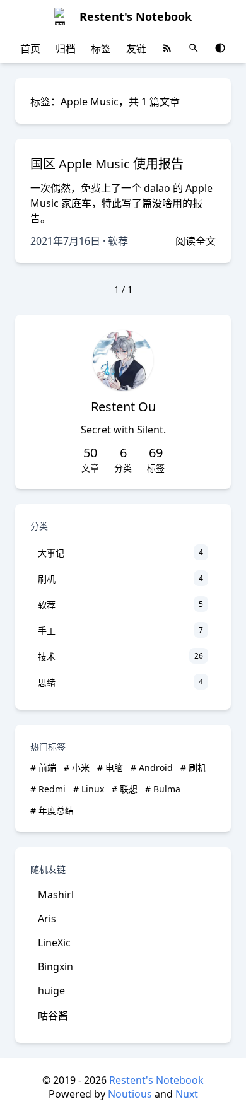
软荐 (118, 241)
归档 (66, 49)
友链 (136, 49)
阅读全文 (195, 241)
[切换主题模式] (220, 48)
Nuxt (186, 1094)
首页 (30, 49)
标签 (101, 49)
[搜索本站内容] (193, 48)
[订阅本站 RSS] (167, 48)
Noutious (130, 1094)
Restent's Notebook (156, 1080)
